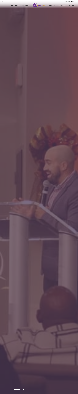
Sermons (50, 5)
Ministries (27, 5)
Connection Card (71, 5)
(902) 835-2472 (68, 1)
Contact (55, 5)
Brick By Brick (63, 5)
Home (12, 5)
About (16, 5)
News (23, 5)
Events (19, 5)
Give (59, 5)
